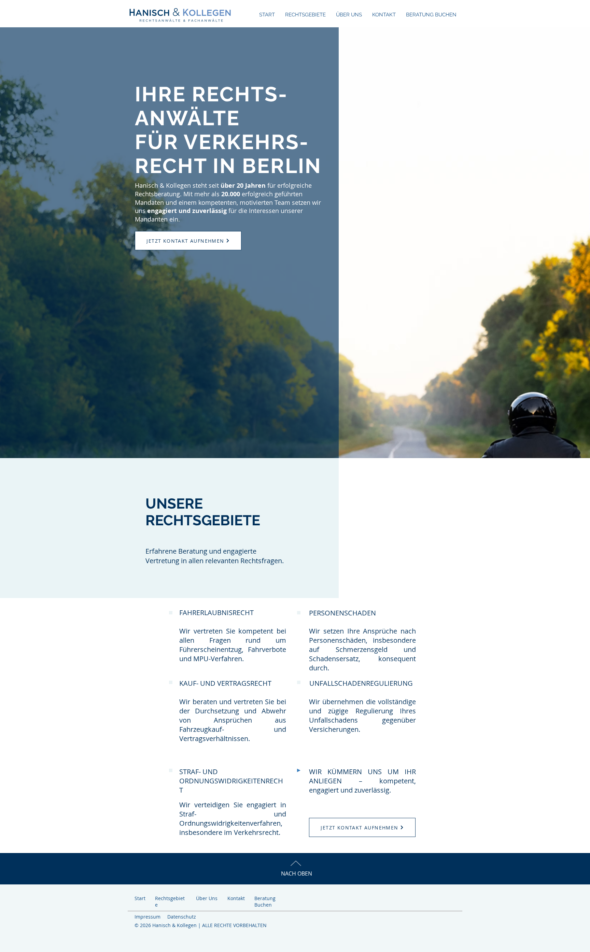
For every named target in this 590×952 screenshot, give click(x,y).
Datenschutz (181, 916)
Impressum (147, 916)
